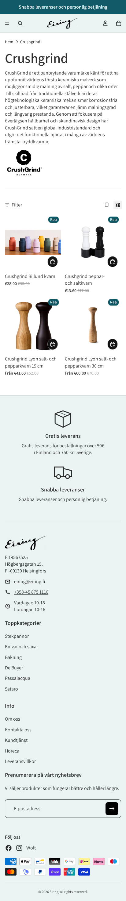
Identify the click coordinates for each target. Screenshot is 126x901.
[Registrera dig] (112, 808)
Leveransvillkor (20, 761)
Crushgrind (30, 41)
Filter (17, 205)
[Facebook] (8, 848)
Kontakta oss (18, 729)
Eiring (54, 891)
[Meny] (7, 23)
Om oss (12, 719)
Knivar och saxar (21, 646)
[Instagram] (19, 848)
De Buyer (14, 667)
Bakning (13, 657)
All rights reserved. (74, 891)
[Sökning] (20, 23)
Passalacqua (17, 678)
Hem (9, 41)
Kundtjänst (16, 740)
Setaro (11, 689)
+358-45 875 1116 (31, 592)
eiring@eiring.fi (29, 581)
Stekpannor (17, 636)
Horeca (12, 751)
